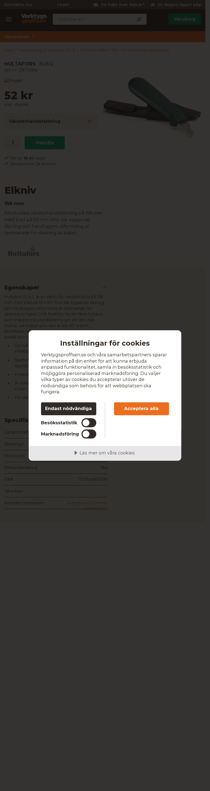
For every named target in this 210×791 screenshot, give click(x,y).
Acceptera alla (141, 408)
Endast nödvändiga (68, 408)
